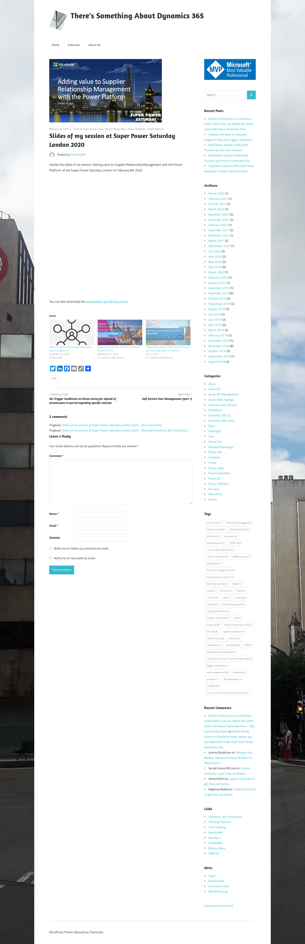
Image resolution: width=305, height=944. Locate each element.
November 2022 (218, 219)
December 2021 (218, 230)
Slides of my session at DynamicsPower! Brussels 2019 (119, 348)
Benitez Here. (217, 848)
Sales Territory (215, 638)
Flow (100, 129)
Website (54, 537)
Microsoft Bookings (220, 447)
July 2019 (214, 314)
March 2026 (216, 193)
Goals (211, 590)
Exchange (214, 431)
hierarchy (226, 590)
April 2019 (215, 325)
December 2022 (218, 214)
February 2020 (218, 277)
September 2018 (219, 356)
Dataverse (215, 410)
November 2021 (218, 235)
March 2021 (216, 241)
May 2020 (215, 262)
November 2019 (218, 293)
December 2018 (218, 340)
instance (212, 597)
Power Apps (120, 129)
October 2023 (217, 204)
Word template (233, 679)
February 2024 (218, 198)
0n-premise (214, 522)
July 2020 (214, 251)
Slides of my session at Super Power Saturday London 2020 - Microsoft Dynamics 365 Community (125, 430)
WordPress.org (218, 891)
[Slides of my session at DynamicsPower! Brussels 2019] (120, 332)
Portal (108, 129)
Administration (239, 529)
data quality (214, 563)
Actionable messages (238, 522)
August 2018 (216, 361)
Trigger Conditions (217, 665)
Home (55, 45)
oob (237, 618)
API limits (213, 536)
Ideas (241, 590)
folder (236, 584)
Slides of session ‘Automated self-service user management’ (70, 348)
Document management (220, 570)
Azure (212, 384)
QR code (212, 631)
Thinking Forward (219, 822)
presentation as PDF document (107, 301)
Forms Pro (215, 441)
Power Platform (156, 129)
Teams (212, 499)
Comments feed (218, 886)
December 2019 (218, 288)
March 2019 (216, 330)
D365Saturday (241, 556)
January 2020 (217, 283)
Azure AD (214, 389)
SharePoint (215, 494)
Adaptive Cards (216, 529)
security (234, 638)
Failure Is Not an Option (220, 577)
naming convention (217, 611)
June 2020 (215, 256)
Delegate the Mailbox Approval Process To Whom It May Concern (228, 757)
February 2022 (218, 225)
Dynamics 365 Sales (221, 420)
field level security (217, 584)
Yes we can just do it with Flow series (227, 693)
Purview (213, 489)
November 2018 (218, 346)
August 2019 (216, 309)
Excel (211, 426)
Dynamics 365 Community (225, 816)
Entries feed (216, 881)
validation (239, 672)
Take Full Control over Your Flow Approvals (229, 658)
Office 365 (215, 452)
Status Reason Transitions (221, 652)
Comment (56, 456)
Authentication (215, 543)
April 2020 (215, 267)
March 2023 (216, 209)
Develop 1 (214, 838)
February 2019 (218, 335)
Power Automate (137, 129)
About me (94, 45)
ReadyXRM (215, 832)
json (226, 597)
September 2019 (219, 304)
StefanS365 (78, 154)
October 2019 (217, 298)
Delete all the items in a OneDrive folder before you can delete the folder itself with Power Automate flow (228, 124)
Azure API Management (223, 394)
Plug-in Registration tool (238, 625)
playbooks (213, 625)
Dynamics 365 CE (219, 415)
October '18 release (218, 618)
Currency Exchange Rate (220, 550)
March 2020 (216, 272)
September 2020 (219, 246)
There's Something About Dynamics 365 (137, 15)
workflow (213, 686)
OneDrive (214, 457)
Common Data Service (84, 129)
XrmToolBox (215, 843)
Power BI (214, 478)
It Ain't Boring (217, 827)
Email (53, 525)
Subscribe (74, 45)
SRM (54, 378)
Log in (212, 876)
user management (217, 672)
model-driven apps (233, 604)
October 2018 (217, 351)
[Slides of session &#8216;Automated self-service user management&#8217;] (71, 332)
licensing (240, 597)
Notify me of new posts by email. (75, 558)
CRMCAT (213, 853)
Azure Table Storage (221, 399)
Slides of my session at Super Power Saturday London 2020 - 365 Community (112, 425)
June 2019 (215, 319)
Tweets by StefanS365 (218, 906)
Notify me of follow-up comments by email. (81, 548)
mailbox (212, 604)
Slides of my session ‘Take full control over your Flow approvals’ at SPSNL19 (168, 348)
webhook (213, 679)
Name (54, 513)
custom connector (217, 556)
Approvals (230, 536)
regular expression (233, 631)
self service (214, 645)
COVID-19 (235, 543)
